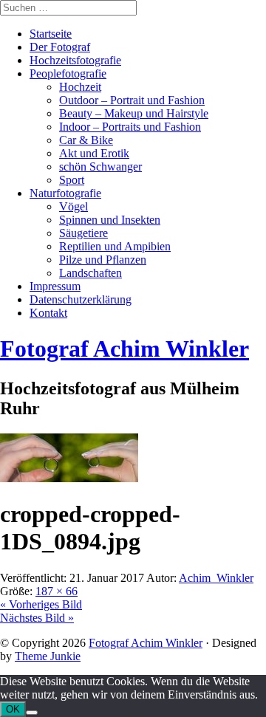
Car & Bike (86, 140)
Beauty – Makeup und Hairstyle (133, 113)
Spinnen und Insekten (109, 219)
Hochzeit (80, 86)
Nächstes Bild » (37, 617)
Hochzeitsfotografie (75, 60)
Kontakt (48, 312)
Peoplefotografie (68, 73)
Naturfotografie (65, 193)
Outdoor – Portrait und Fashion (132, 100)
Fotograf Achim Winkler (145, 643)
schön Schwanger (100, 166)
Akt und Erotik (94, 153)
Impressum (55, 286)
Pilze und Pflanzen (102, 259)
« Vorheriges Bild (41, 604)
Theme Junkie (48, 656)
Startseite (51, 33)
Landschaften (90, 273)
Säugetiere (83, 233)
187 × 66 (56, 591)
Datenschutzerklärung (81, 299)
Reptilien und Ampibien (115, 246)
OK (13, 709)
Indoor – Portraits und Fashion (130, 126)
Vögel (73, 206)
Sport (71, 180)
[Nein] (32, 712)
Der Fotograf (60, 47)
